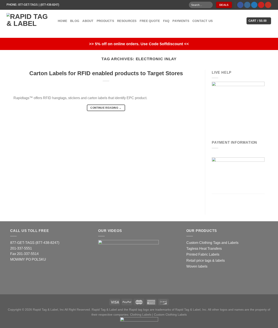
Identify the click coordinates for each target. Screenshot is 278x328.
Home (62, 21)
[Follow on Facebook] (240, 5)
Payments (180, 21)
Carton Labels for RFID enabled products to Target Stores (106, 73)
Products (105, 21)
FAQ (166, 21)
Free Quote (150, 21)
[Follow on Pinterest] (261, 5)
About (87, 21)
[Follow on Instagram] (247, 5)
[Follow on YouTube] (268, 5)
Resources (127, 21)
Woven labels (196, 266)
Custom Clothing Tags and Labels (212, 243)
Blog (74, 21)
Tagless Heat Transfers (204, 248)
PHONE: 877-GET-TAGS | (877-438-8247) (33, 4)
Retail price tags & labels (205, 260)
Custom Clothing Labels (170, 314)
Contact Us (202, 21)
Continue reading (106, 107)
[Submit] (209, 5)
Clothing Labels (140, 314)
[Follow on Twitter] (254, 5)
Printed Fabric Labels (202, 254)
